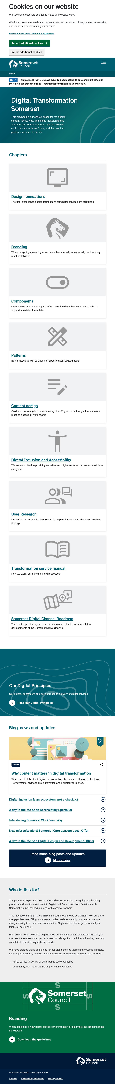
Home (12, 73)
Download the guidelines (34, 1039)
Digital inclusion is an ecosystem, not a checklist (43, 799)
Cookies (13, 1078)
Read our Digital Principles (35, 702)
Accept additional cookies (27, 43)
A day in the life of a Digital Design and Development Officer (51, 841)
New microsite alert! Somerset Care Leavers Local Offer (49, 831)
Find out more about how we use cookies (31, 33)
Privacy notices (55, 1078)
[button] (102, 765)
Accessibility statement (32, 1078)
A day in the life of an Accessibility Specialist (40, 810)
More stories (61, 860)
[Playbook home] (23, 64)
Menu (104, 62)
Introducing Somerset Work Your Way (35, 820)
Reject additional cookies (27, 52)
